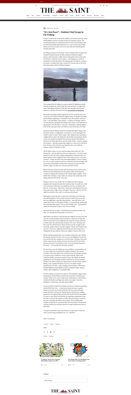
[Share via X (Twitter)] (47, 332)
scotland (46, 324)
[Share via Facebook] (44, 332)
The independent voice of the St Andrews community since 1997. (65, 5)
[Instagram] (101, 5)
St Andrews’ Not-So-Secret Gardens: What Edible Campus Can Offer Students (50, 360)
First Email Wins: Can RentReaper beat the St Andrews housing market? (79, 360)
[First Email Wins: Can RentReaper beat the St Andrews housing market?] (79, 350)
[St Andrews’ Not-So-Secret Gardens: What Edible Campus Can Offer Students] (51, 350)
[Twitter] (104, 5)
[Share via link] (54, 332)
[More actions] (87, 28)
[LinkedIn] (107, 5)
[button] (103, 15)
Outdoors (58, 324)
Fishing (51, 324)
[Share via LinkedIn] (50, 332)
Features (45, 327)
